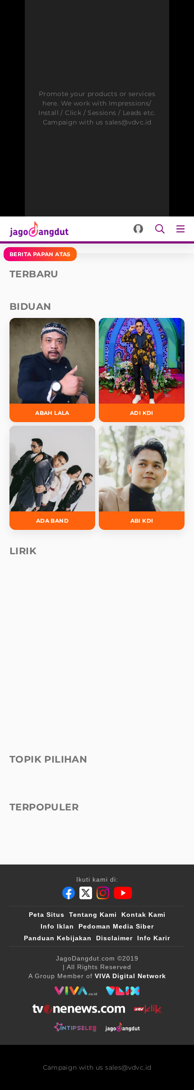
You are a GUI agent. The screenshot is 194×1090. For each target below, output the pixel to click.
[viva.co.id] (76, 990)
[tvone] (78, 1008)
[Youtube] (123, 893)
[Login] (138, 228)
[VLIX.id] (122, 990)
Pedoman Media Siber (116, 926)
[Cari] (160, 228)
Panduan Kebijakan (58, 938)
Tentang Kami (93, 914)
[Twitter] (85, 893)
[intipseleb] (75, 1026)
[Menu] (182, 228)
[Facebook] (68, 893)
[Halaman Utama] (37, 228)
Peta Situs (47, 914)
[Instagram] (103, 893)
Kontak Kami (143, 914)
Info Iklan (57, 926)
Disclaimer (114, 938)
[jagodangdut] (122, 1026)
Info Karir (153, 938)
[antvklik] (148, 1008)
